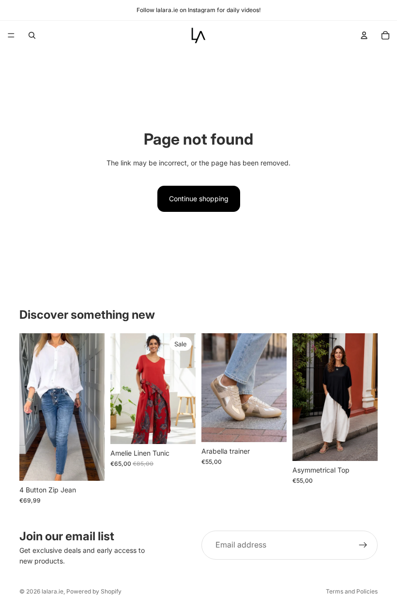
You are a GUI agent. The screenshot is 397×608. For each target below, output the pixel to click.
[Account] (364, 35)
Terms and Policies (352, 591)
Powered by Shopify (94, 591)
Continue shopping (199, 198)
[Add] (89, 466)
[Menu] (11, 35)
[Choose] (180, 429)
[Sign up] (363, 545)
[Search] (32, 35)
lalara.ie (52, 591)
